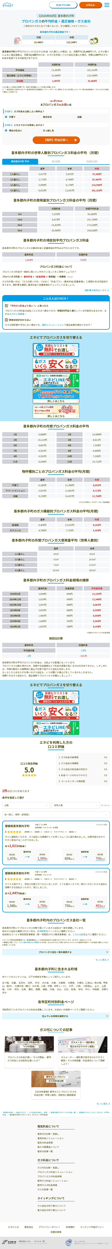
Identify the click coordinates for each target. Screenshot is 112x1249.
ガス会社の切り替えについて (51, 1205)
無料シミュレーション (53, 324)
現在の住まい (15, 130)
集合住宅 (47, 116)
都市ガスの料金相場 (47, 1185)
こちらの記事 (79, 934)
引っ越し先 (48, 130)
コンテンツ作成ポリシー (92, 1227)
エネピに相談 (15, 313)
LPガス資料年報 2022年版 (28, 942)
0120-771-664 (63, 5)
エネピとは (13, 1227)
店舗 (79, 116)
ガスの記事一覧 (45, 1189)
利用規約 (70, 1227)
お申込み (90, 5)
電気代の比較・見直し (48, 1133)
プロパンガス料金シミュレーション (55, 1172)
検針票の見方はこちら (96, 290)
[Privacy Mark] (69, 1242)
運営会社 (28, 1227)
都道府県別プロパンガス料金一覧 (63, 1112)
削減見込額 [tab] (91, 161)
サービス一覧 (40, 1241)
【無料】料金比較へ (56, 139)
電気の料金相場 (45, 1142)
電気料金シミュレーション (50, 1138)
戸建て (12, 116)
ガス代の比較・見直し (48, 1167)
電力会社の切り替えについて (51, 1210)
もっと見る (101, 959)
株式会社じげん (25, 1241)
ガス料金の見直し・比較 (38, 1112)
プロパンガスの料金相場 (49, 1176)
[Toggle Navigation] (106, 4)
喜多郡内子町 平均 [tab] (20, 161)
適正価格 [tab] (56, 161)
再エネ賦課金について (48, 1147)
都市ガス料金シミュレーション (52, 1180)
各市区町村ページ (46, 931)
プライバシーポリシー (49, 1227)
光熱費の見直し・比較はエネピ (14, 1112)
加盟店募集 (56, 1231)
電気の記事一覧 (45, 1151)
